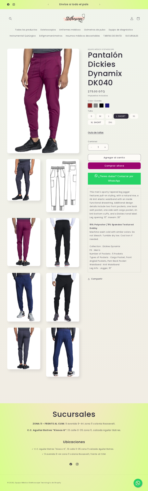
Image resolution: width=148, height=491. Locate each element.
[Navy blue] (107, 105)
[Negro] (101, 105)
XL (135, 117)
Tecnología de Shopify (51, 482)
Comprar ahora (114, 165)
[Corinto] (90, 105)
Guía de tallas (95, 132)
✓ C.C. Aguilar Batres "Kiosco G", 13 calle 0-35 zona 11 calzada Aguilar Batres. (73, 449)
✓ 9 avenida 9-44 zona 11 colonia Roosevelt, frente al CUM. (74, 454)
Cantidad (92, 141)
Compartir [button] (96, 278)
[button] (10, 18)
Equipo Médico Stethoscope (27, 482)
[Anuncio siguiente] (100, 4)
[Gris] (96, 105)
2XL (112, 123)
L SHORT (121, 116)
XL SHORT (96, 122)
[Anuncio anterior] (48, 4)
